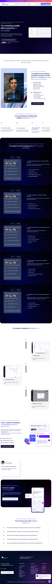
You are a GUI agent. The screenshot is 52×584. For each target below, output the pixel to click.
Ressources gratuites (34, 570)
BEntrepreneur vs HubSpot (22, 573)
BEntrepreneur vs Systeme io (22, 576)
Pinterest (43, 571)
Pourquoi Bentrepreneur (21, 571)
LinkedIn (43, 568)
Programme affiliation (34, 568)
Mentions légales (28, 581)
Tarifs (20, 568)
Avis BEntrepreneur (34, 573)
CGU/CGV (33, 581)
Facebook (44, 566)
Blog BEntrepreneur (34, 571)
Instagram (44, 567)
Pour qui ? (21, 567)
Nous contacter (3, 568)
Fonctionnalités (22, 566)
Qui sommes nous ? (34, 566)
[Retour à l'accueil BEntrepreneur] (5, 4)
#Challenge (33, 567)
